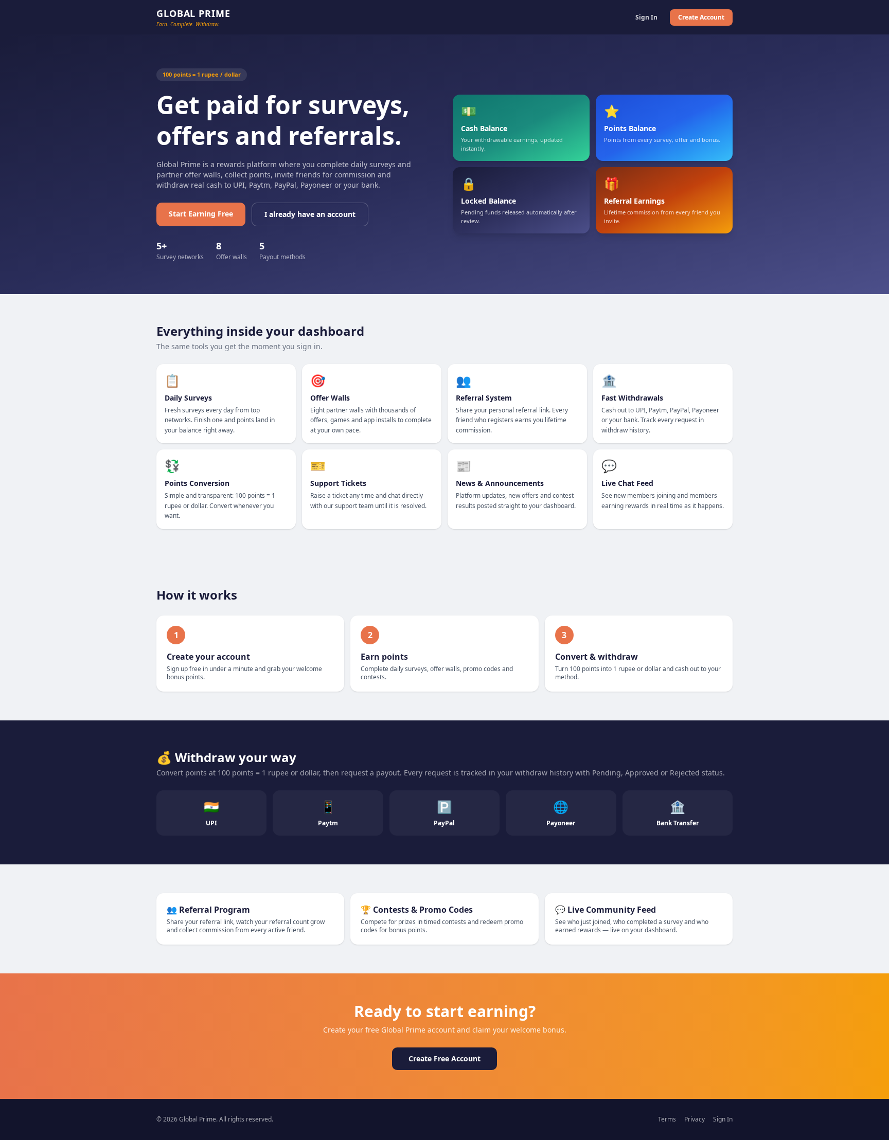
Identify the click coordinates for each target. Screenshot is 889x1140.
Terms (667, 1119)
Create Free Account (444, 1058)
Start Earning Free (201, 214)
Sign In (646, 17)
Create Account (701, 17)
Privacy (694, 1119)
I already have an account (309, 214)
